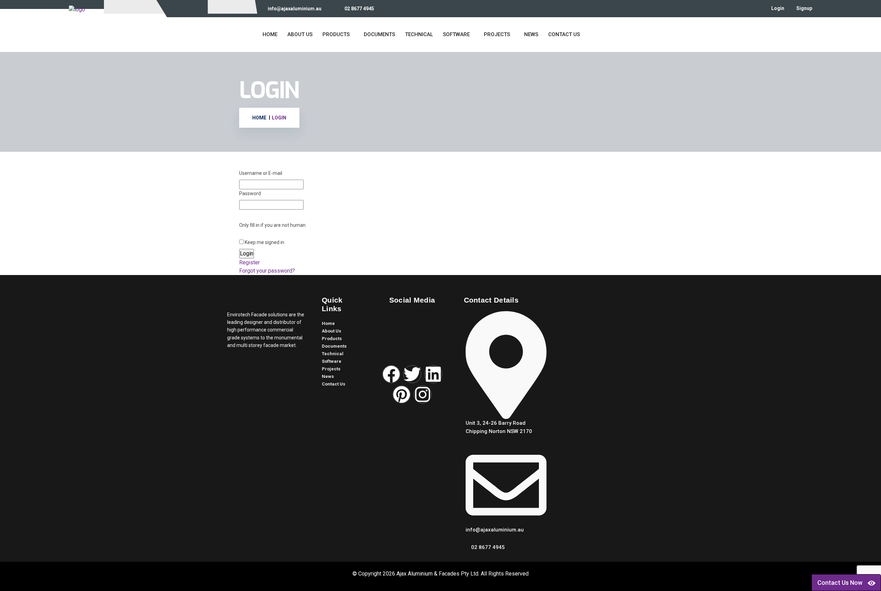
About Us (299, 34)
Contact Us (564, 34)
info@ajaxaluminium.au (294, 8)
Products (336, 34)
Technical (419, 34)
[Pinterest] (402, 394)
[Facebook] (391, 374)
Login (777, 8)
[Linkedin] (433, 374)
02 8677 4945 (359, 8)
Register (249, 262)
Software (456, 34)
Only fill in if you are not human (272, 225)
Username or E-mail (260, 173)
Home (270, 34)
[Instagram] (423, 394)
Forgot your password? (267, 270)
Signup (804, 8)
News (531, 34)
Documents (379, 34)
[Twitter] (412, 374)
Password (250, 193)
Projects (497, 34)
